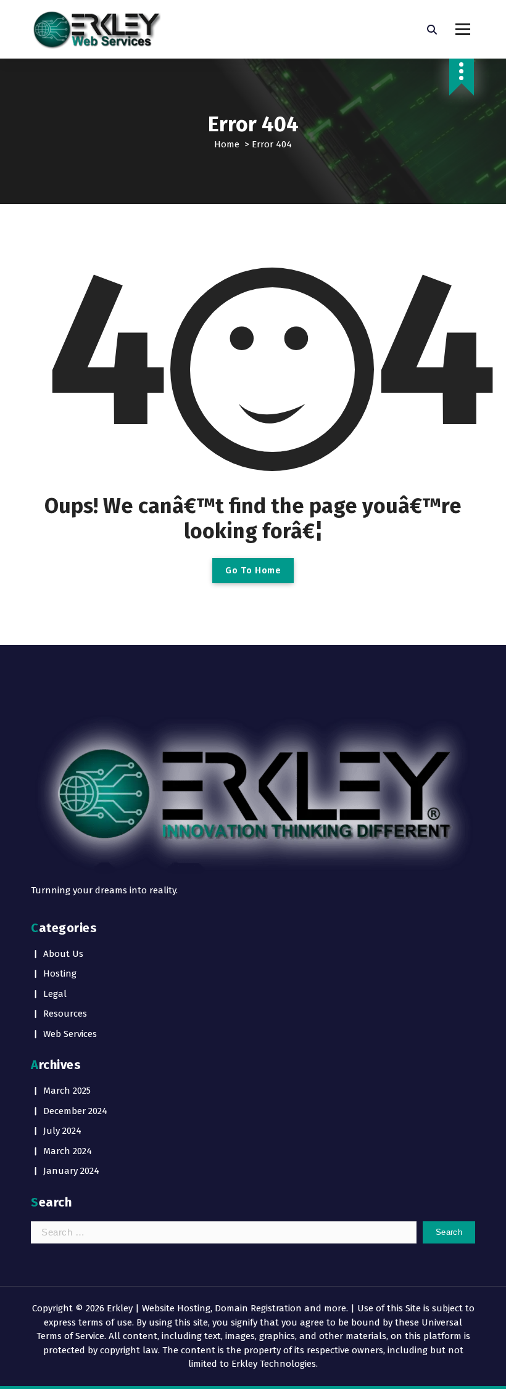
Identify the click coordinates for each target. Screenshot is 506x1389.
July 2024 (62, 1130)
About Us (63, 953)
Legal (55, 993)
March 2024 (67, 1151)
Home (226, 144)
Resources (65, 1013)
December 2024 (75, 1111)
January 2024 (71, 1170)
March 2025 (67, 1090)
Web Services (70, 1033)
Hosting (60, 973)
